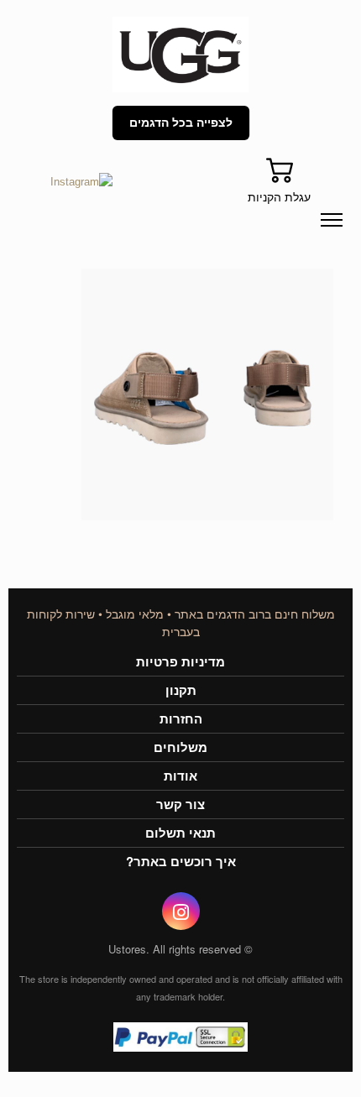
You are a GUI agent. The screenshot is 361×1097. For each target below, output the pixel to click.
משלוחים (180, 747)
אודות (180, 776)
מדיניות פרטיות (180, 662)
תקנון (180, 690)
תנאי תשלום (180, 833)
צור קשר (180, 804)
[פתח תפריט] (332, 220)
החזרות (181, 719)
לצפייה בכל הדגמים (181, 122)
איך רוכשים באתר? (181, 861)
